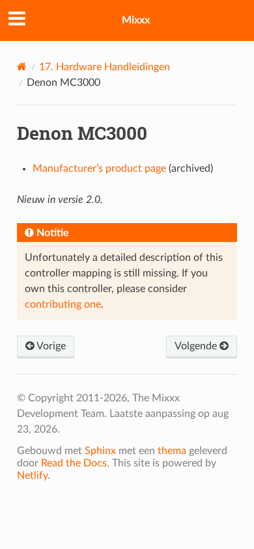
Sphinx (100, 451)
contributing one (63, 304)
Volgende (197, 346)
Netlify (32, 475)
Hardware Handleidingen (104, 67)
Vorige (50, 346)
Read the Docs (74, 463)
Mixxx (136, 20)
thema (172, 451)
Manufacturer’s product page (99, 168)
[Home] (22, 66)
